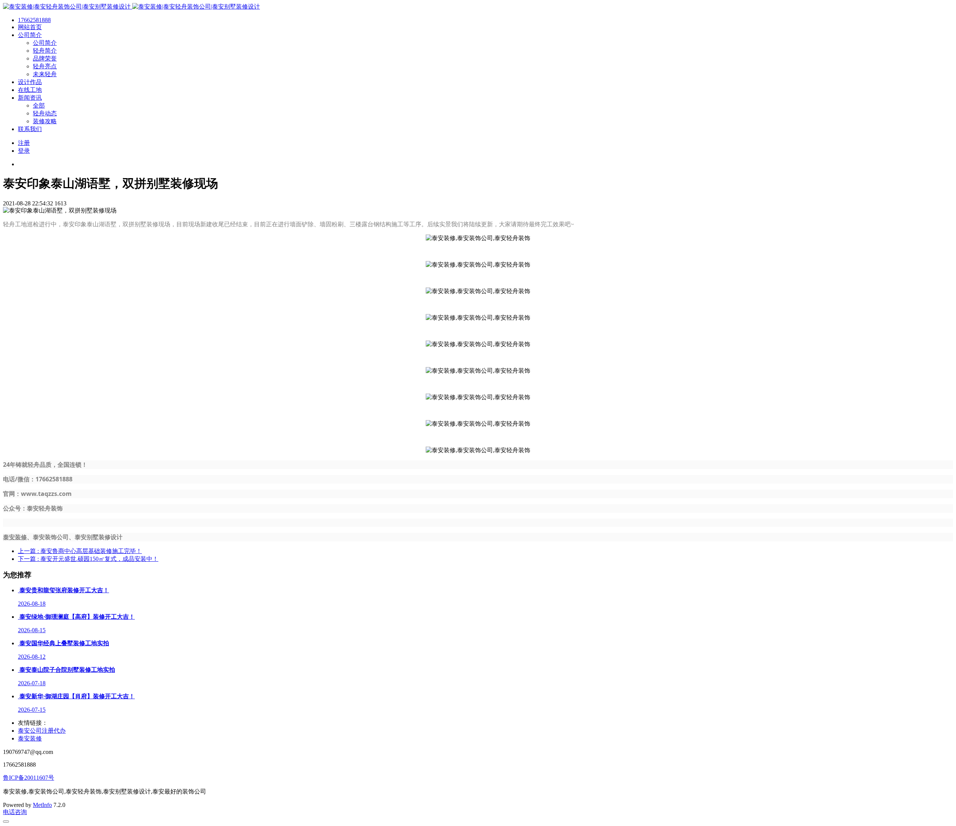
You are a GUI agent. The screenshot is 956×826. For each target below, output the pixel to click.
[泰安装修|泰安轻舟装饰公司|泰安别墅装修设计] (131, 6)
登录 (24, 151)
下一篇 (88, 559)
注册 (24, 143)
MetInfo (42, 805)
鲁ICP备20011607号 (28, 777)
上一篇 (80, 551)
